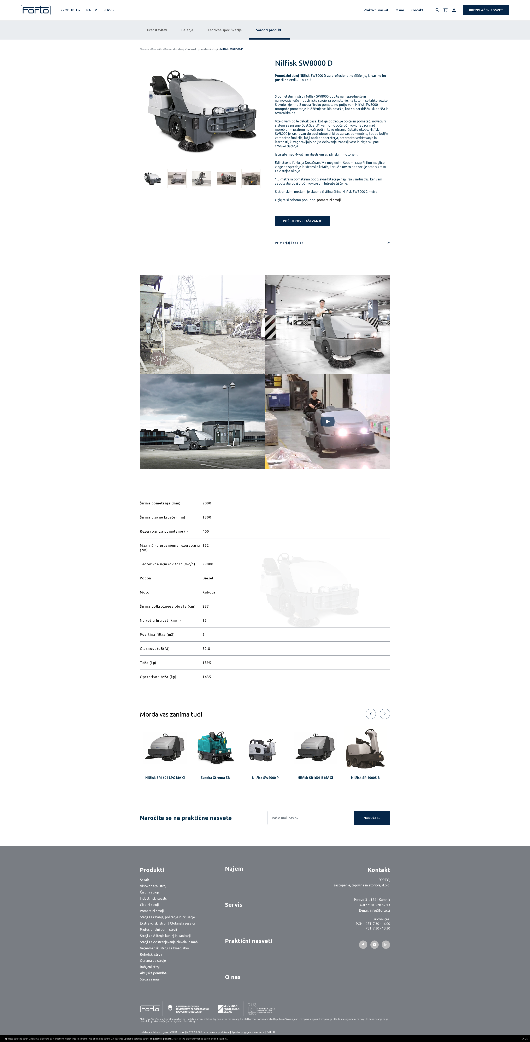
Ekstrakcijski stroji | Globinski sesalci (167, 923)
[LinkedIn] (386, 944)
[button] (486, 10)
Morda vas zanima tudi (171, 714)
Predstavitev (157, 30)
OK (526, 1038)
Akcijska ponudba (153, 973)
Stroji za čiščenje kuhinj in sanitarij (165, 936)
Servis (109, 10)
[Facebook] (363, 944)
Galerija (187, 30)
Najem (91, 10)
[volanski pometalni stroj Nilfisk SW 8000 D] (201, 112)
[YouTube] (374, 944)
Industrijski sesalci (153, 898)
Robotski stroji (151, 954)
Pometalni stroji (174, 49)
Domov (144, 49)
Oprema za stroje (153, 960)
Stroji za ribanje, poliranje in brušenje (167, 917)
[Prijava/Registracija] (454, 10)
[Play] (327, 422)
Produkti (156, 49)
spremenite (210, 1038)
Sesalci (145, 880)
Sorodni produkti (269, 30)
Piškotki (271, 1032)
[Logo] (36, 10)
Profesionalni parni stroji (158, 929)
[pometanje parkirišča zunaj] (202, 421)
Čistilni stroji (149, 892)
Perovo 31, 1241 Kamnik (372, 900)
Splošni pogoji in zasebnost (248, 1032)
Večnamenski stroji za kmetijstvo (164, 948)
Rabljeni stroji (150, 967)
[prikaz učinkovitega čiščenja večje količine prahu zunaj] (202, 324)
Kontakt (417, 10)
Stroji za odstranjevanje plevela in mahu (170, 942)
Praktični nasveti (376, 10)
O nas (400, 10)
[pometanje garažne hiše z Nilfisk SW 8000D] (327, 324)
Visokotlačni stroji (153, 886)
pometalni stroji (329, 200)
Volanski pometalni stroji (202, 49)
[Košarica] (446, 10)
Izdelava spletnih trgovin (154, 1032)
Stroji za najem (151, 979)
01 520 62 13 (380, 905)
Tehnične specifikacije (225, 30)
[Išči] (437, 10)
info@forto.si (380, 910)
